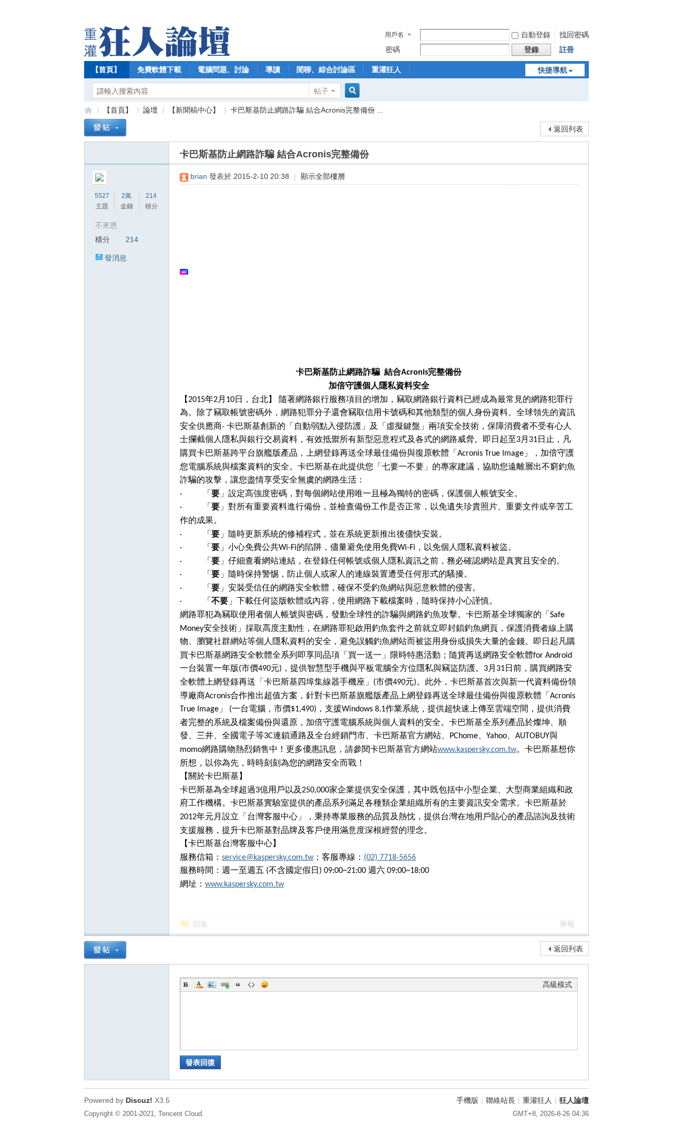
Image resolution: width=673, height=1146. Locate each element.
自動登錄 (535, 35)
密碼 (392, 49)
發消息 (116, 258)
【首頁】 (106, 69)
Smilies (264, 984)
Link (225, 984)
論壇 (150, 110)
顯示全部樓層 (323, 176)
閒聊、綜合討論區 (326, 69)
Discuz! (139, 1100)
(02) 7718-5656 (390, 857)
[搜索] (351, 91)
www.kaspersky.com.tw (476, 750)
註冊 (566, 49)
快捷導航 (552, 70)
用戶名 (394, 34)
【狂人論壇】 (88, 110)
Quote (238, 984)
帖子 (321, 91)
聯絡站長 (500, 1100)
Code (251, 984)
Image (212, 984)
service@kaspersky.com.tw (267, 857)
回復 (200, 924)
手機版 (467, 1100)
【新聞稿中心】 (194, 110)
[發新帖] (105, 127)
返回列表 (568, 129)
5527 (102, 195)
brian (198, 176)
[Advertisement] (373, 271)
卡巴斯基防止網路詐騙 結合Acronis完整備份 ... (306, 110)
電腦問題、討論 (223, 69)
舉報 (567, 924)
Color (198, 984)
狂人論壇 (574, 1100)
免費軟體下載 (159, 69)
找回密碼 (574, 35)
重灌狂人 (386, 69)
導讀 (273, 69)
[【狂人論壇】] (157, 54)
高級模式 (557, 984)
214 (151, 195)
